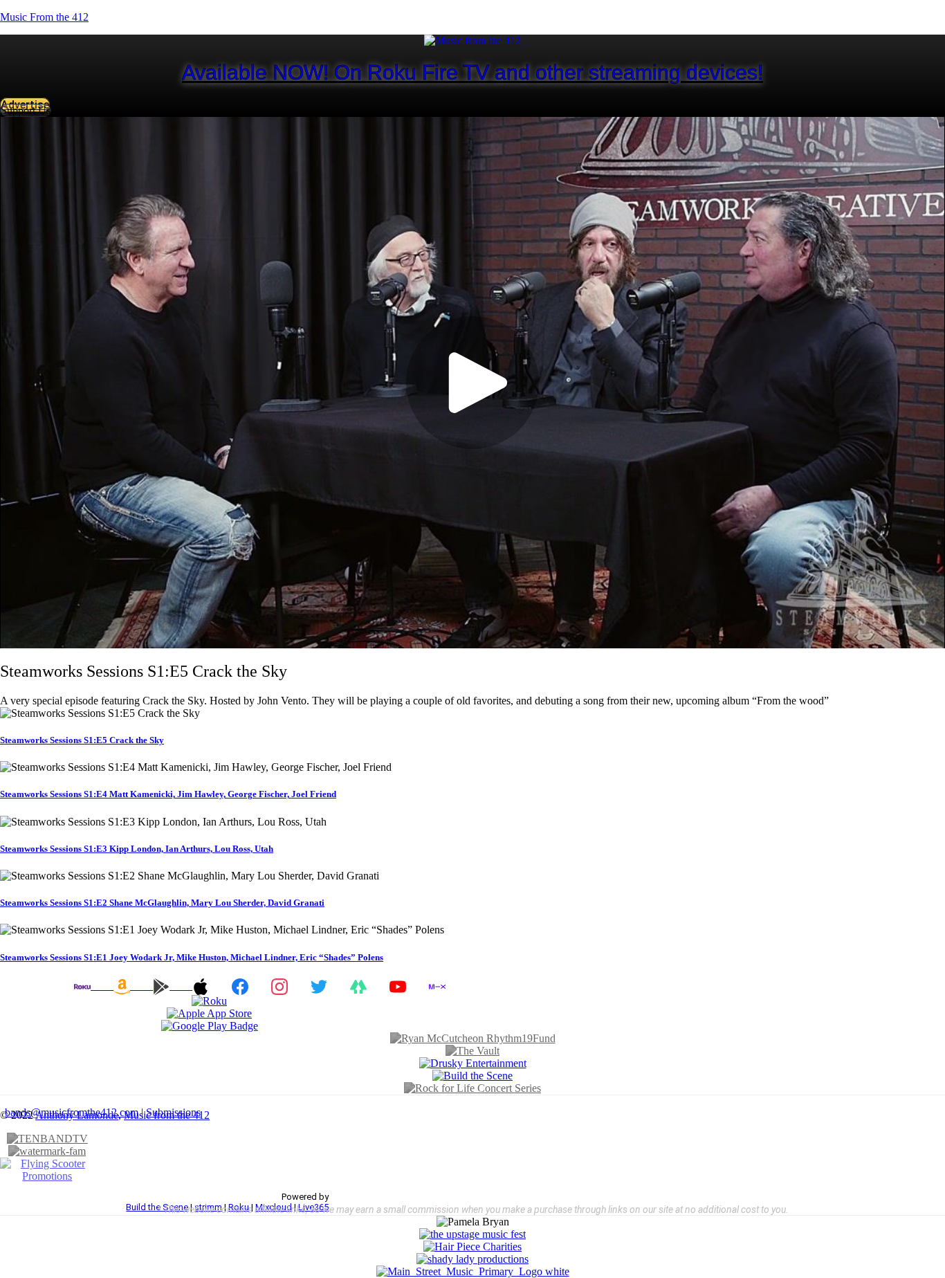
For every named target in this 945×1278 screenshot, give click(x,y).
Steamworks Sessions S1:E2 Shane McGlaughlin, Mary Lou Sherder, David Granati (162, 902)
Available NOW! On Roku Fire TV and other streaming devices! (472, 72)
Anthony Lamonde (76, 1115)
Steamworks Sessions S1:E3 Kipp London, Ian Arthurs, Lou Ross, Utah (136, 848)
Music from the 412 (167, 1115)
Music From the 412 (44, 17)
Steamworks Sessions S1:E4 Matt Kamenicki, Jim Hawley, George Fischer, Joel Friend (168, 794)
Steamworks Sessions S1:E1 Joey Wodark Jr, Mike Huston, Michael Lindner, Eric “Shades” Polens (191, 957)
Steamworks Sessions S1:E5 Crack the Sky (82, 740)
